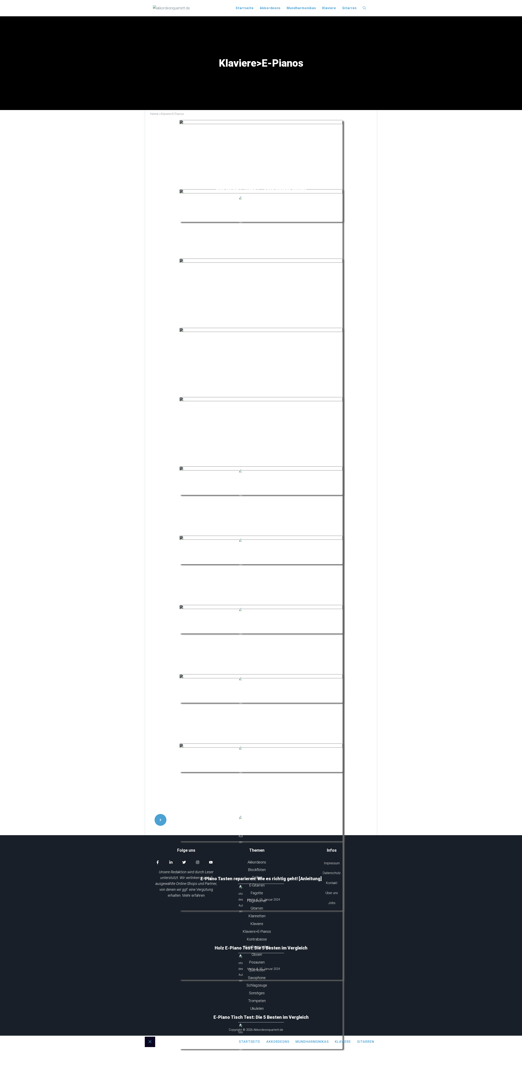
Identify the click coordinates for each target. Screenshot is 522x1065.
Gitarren (349, 8)
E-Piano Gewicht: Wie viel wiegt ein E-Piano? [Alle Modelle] (261, 809)
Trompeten (257, 1001)
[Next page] (160, 820)
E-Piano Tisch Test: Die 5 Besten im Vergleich (261, 1017)
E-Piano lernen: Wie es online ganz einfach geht (261, 601)
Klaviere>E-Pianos (257, 931)
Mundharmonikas (301, 8)
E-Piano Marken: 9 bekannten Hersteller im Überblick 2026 (261, 740)
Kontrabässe (257, 939)
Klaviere (329, 8)
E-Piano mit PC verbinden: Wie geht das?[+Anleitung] (261, 532)
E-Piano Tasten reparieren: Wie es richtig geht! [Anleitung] (261, 878)
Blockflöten (257, 870)
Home (154, 114)
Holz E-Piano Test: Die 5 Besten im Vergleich (261, 947)
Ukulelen (257, 1008)
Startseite (245, 8)
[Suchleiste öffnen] (364, 8)
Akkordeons (270, 8)
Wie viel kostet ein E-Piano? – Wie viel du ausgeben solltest (261, 463)
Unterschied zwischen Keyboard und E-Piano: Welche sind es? (261, 670)
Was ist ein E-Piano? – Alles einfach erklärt (261, 190)
